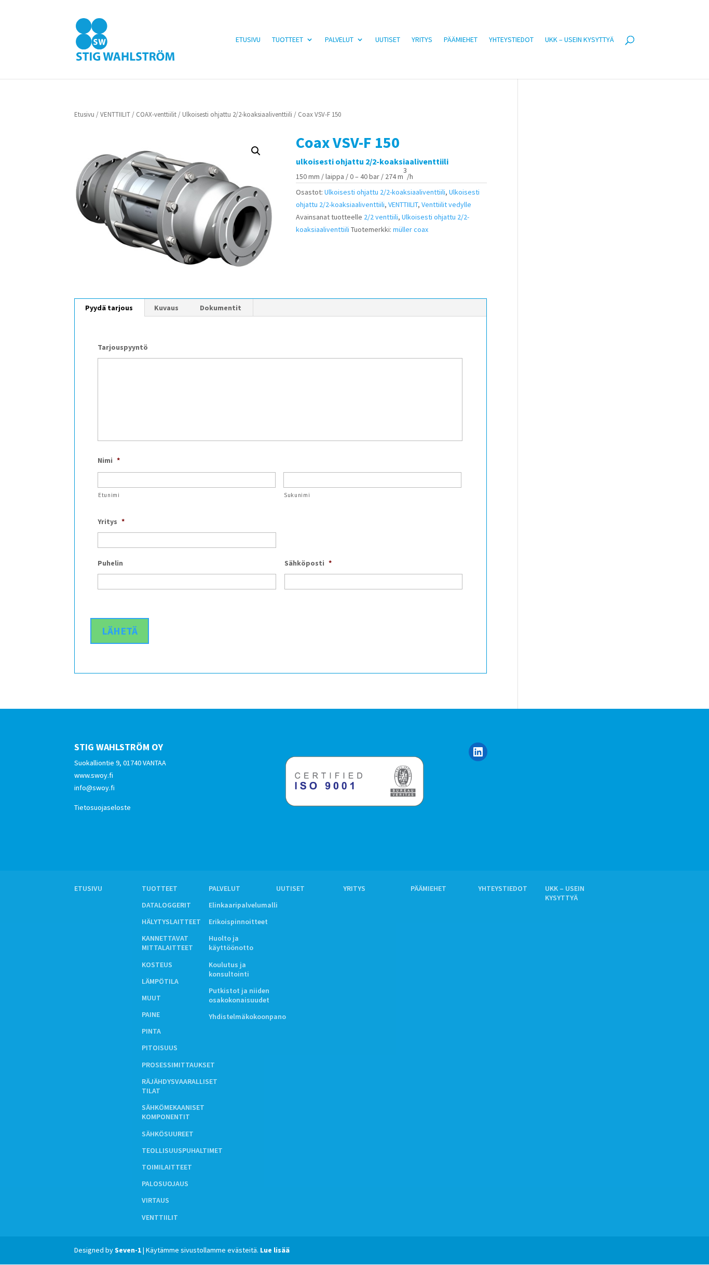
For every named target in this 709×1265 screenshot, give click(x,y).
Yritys (422, 40)
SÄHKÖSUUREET (168, 1133)
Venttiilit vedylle (446, 204)
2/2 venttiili (381, 217)
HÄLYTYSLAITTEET (171, 921)
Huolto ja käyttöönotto (231, 942)
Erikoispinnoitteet (238, 921)
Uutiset (387, 40)
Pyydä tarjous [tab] (109, 307)
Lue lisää (275, 1250)
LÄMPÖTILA (160, 981)
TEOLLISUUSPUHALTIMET (182, 1150)
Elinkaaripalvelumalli (243, 905)
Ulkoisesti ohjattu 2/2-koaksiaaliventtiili (237, 114)
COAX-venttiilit (156, 114)
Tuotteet (287, 40)
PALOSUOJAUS (165, 1183)
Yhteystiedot (511, 40)
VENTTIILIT (115, 114)
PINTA (151, 1031)
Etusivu (248, 40)
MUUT (151, 997)
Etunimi (109, 495)
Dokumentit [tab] (220, 307)
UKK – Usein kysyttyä (579, 40)
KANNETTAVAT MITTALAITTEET (167, 942)
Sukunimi (297, 495)
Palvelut (339, 40)
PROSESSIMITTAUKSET (178, 1064)
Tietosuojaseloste (102, 807)
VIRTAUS (155, 1200)
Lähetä (120, 630)
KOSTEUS (157, 964)
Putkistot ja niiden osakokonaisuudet (239, 995)
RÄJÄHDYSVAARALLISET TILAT (179, 1086)
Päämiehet (461, 40)
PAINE (151, 1014)
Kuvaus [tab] (166, 307)
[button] (256, 151)
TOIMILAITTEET (167, 1167)
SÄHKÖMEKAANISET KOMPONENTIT (173, 1112)
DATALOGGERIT (166, 905)
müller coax (410, 229)
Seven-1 (128, 1250)
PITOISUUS (160, 1047)
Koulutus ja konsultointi (229, 969)
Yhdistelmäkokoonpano (247, 1016)
